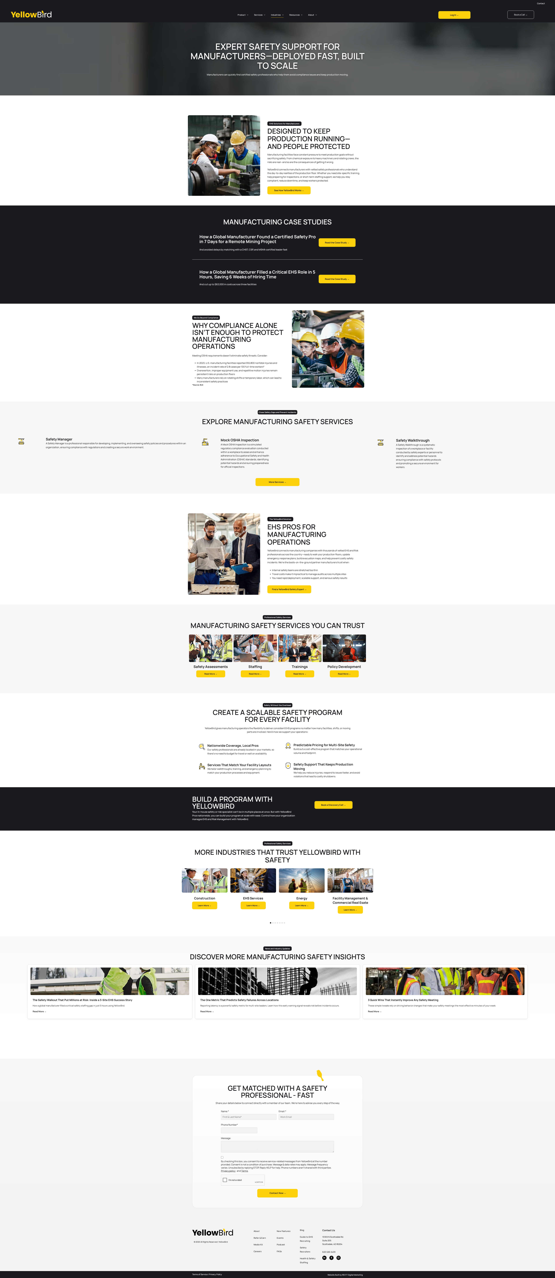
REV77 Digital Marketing (352, 1275)
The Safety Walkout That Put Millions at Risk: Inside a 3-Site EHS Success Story (82, 1000)
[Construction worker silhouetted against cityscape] (277, 981)
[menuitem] (243, 14)
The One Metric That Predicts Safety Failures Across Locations (239, 1000)
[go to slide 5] (279, 922)
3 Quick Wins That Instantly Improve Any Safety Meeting (403, 1000)
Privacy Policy (215, 1274)
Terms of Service (200, 1274)
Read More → (39, 1011)
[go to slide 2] (272, 922)
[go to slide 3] (275, 922)
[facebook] (331, 1258)
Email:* (282, 1111)
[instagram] (338, 1258)
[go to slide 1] (270, 922)
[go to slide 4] (277, 922)
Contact (541, 3)
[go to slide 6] (282, 922)
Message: (226, 1138)
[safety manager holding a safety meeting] (445, 981)
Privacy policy (228, 1170)
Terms (244, 1170)
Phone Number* (229, 1124)
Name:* (225, 1111)
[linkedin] (324, 1258)
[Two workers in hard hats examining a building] (109, 981)
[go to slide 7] (284, 922)
